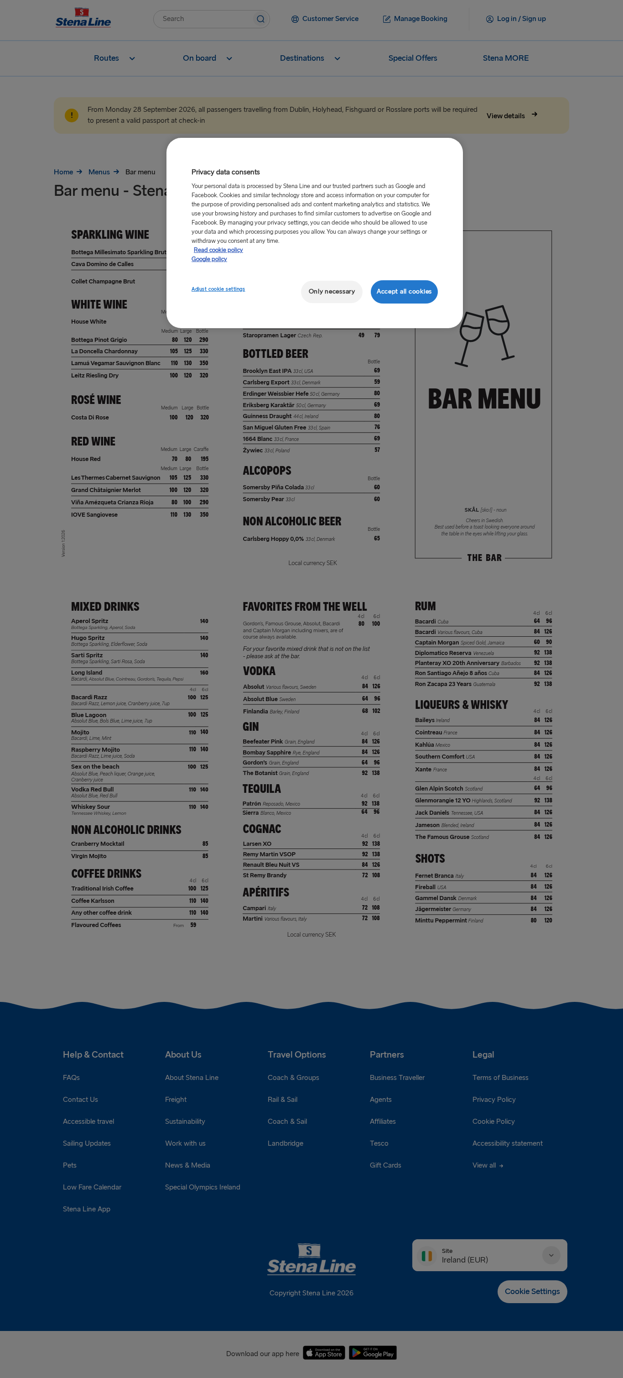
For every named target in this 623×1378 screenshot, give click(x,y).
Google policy (209, 259)
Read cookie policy (218, 250)
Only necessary (332, 291)
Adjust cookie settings (218, 289)
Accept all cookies (404, 291)
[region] (314, 233)
